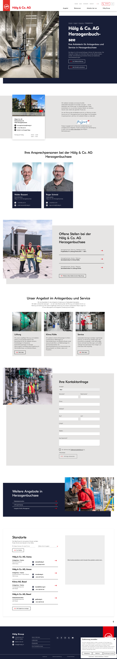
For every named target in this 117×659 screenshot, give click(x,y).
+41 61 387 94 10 (39, 602)
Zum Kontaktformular (37, 646)
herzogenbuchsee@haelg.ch (24, 125)
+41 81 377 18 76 (39, 577)
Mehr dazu (21, 352)
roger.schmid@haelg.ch (55, 205)
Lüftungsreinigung (18, 504)
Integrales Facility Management (21, 508)
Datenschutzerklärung (99, 656)
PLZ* (60, 416)
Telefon (61, 431)
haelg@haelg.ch (19, 644)
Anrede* (61, 386)
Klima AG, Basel (19, 582)
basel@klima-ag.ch (40, 587)
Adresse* (61, 409)
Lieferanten (35, 640)
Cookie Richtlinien (70, 656)
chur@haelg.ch (39, 574)
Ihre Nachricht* (63, 438)
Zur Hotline (19, 550)
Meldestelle (35, 643)
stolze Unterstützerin (76, 129)
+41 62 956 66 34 (53, 202)
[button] (114, 639)
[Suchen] (113, 4)
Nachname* (84, 394)
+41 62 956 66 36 (21, 202)
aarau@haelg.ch (39, 562)
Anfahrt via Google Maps (23, 130)
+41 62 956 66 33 (21, 128)
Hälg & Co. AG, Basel (21, 594)
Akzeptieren (87, 653)
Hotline (107, 3)
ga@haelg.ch (38, 599)
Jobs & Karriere (36, 637)
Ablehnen (97, 653)
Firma (60, 401)
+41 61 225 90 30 (39, 589)
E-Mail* (61, 423)
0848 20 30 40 (19, 642)
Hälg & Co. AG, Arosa (21, 569)
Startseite (70, 23)
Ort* (82, 416)
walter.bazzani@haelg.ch (23, 205)
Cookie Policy (91, 656)
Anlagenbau (81, 23)
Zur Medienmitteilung (78, 61)
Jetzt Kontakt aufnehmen (79, 67)
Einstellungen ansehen (109, 653)
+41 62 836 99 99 (39, 564)
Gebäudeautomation (19, 501)
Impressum (106, 656)
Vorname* (62, 394)
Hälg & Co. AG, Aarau (22, 557)
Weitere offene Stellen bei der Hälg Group (73, 276)
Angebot (75, 23)
